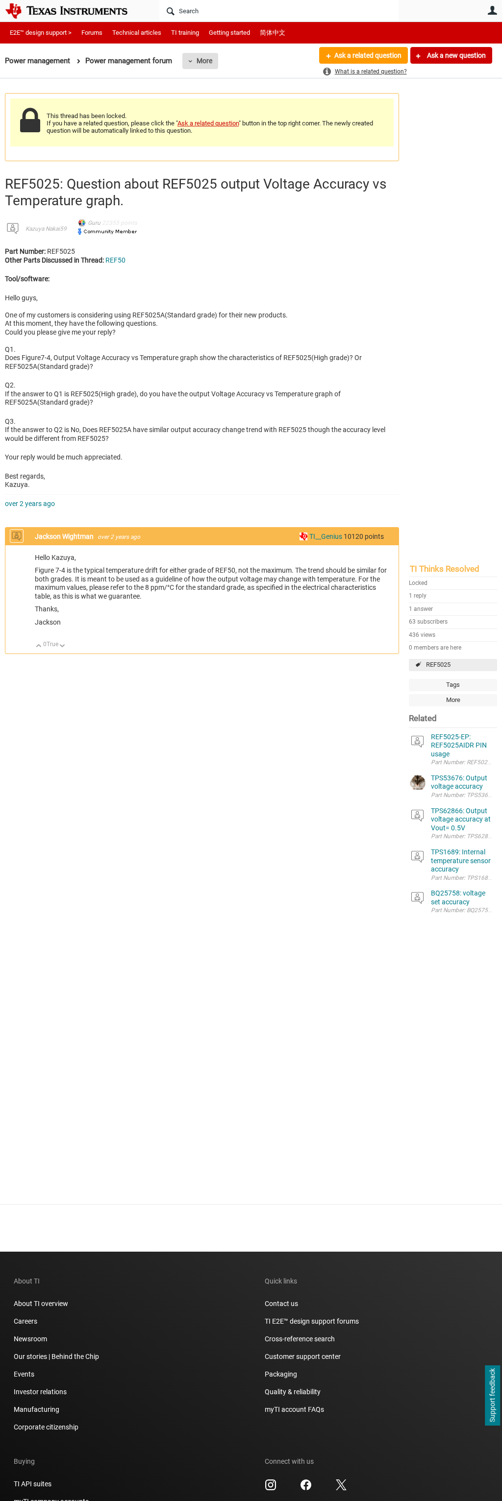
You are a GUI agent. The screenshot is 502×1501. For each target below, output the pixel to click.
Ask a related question (368, 55)
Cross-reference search (300, 1339)
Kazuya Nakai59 (46, 228)
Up (39, 646)
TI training (185, 32)
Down (62, 646)
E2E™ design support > (41, 32)
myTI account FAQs (294, 1409)
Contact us (281, 1303)
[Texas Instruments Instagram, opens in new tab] (270, 1488)
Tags (453, 684)
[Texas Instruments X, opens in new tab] (341, 1488)
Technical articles (136, 32)
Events (24, 1374)
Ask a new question (456, 55)
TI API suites (32, 1484)
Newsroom (30, 1339)
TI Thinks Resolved (444, 569)
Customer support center (303, 1356)
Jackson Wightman (65, 536)
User (492, 10)
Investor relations (40, 1392)
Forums (91, 32)
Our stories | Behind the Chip (56, 1356)
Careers (25, 1321)
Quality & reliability (293, 1392)
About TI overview (41, 1303)
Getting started (229, 32)
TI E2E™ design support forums (312, 1321)
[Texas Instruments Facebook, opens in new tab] (306, 1488)
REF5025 (438, 664)
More (204, 61)
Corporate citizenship (46, 1427)
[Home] (73, 11)
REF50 (115, 260)
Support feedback (492, 1396)
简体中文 (272, 32)
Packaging (281, 1374)
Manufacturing (36, 1409)
